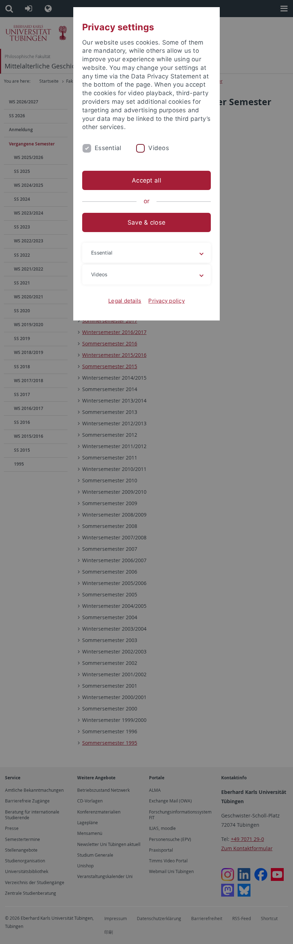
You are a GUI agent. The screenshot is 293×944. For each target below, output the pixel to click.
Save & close (146, 222)
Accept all (146, 180)
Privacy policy (166, 300)
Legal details (124, 300)
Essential (108, 148)
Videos (158, 148)
